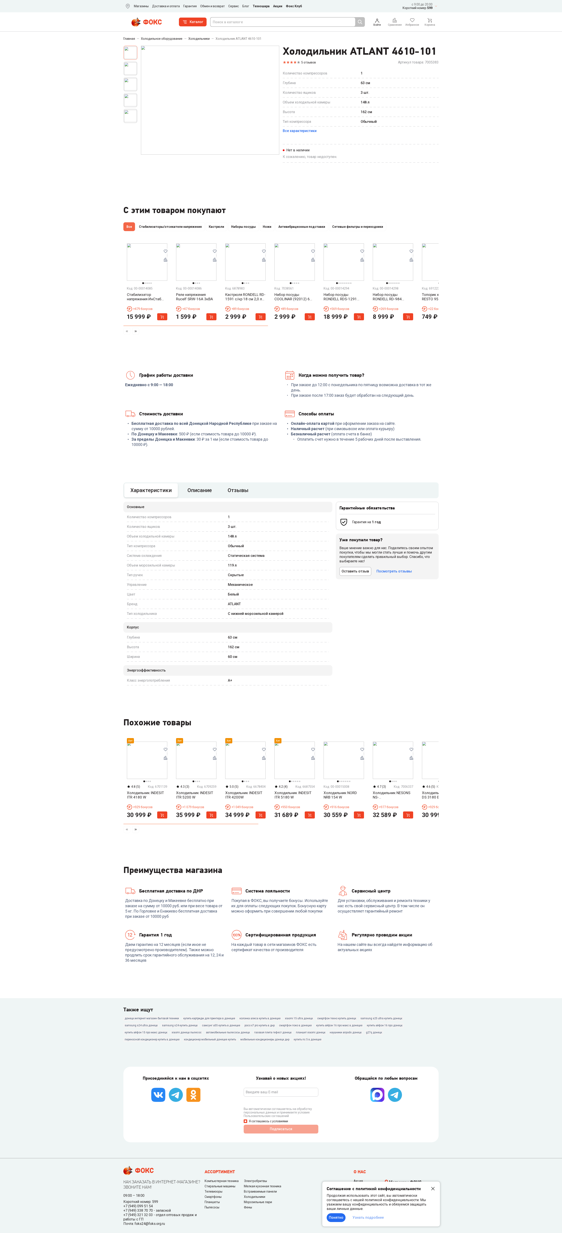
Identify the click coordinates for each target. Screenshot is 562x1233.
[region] (281, 227)
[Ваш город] (126, 6)
